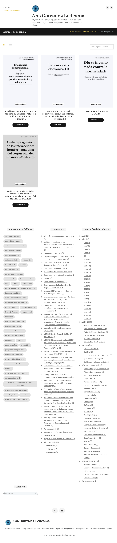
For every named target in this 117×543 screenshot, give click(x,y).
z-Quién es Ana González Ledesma (58, 439)
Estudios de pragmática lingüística (58, 275)
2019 (86, 299)
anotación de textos (12, 236)
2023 (86, 309)
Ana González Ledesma (93, 329)
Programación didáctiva (94, 425)
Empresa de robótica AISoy (95, 468)
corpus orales (10, 279)
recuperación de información (16, 364)
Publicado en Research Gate (95, 362)
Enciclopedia (89, 398)
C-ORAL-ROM (10, 265)
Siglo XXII (88, 471)
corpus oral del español (14, 274)
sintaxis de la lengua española (16, 373)
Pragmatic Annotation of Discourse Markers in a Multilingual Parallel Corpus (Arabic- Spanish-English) (58, 400)
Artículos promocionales (94, 385)
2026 (86, 319)
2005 (86, 269)
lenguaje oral (27, 312)
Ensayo (87, 402)
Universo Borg (90, 478)
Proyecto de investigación (94, 428)
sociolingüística (11, 395)
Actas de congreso (91, 375)
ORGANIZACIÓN (89, 461)
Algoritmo (88, 378)
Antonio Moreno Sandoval (94, 332)
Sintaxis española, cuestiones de (57, 432)
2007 (86, 276)
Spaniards (48, 435)
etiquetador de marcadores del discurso (20, 288)
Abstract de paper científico (95, 369)
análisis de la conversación (15, 246)
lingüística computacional (14, 321)
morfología (9, 340)
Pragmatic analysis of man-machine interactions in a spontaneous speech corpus (59, 391)
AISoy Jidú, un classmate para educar (59, 236)
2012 (86, 282)
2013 (86, 286)
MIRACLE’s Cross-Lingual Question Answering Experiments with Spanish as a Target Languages (59, 359)
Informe (87, 405)
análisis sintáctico (12, 260)
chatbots (23, 265)
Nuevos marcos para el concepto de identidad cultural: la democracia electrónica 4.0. (58, 368)
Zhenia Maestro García (93, 342)
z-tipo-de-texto (50, 442)
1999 (86, 253)
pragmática (25, 345)
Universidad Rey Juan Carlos (96, 474)
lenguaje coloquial (28, 307)
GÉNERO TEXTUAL (90, 32)
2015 (86, 289)
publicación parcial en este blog (96, 355)
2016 (86, 292)
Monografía (89, 415)
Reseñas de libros (91, 438)
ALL (83, 236)
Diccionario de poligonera (54, 268)
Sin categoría (49, 429)
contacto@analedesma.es (13, 10)
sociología (25, 395)
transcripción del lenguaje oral (16, 399)
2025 (86, 315)
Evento (46, 278)
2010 (86, 279)
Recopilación (89, 431)
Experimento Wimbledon (54, 282)
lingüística (9, 317)
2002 (86, 262)
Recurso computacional (93, 435)
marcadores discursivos (14, 335)
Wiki (86, 458)
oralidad (21, 340)
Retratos (51, 449)
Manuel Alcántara (91, 339)
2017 (86, 295)
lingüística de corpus (13, 326)
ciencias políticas (11, 269)
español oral (27, 283)
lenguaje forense (11, 312)
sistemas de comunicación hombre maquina (20, 384)
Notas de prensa (90, 418)
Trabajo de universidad (93, 454)
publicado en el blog (92, 359)
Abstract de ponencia (92, 372)
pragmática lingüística (13, 354)
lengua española (11, 307)
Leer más (19, 125)
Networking (51, 452)
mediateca (50, 445)
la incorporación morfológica (16, 302)
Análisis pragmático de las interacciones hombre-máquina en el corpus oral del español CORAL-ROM (59, 244)
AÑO (83, 239)
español (15, 283)
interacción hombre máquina (16, 298)
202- (86, 302)
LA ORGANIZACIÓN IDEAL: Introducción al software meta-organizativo (56, 308)
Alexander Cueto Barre (93, 325)
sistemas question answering (16, 390)
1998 (86, 249)
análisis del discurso (13, 250)
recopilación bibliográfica (14, 359)
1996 (86, 243)
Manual (87, 412)
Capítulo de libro (90, 392)
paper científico (11, 345)
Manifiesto (88, 408)
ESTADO (85, 345)
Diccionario (89, 395)
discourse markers (27, 279)
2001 (86, 259)
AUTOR (85, 322)
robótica (8, 369)
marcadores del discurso (14, 331)
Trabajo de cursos (91, 448)
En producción (90, 349)
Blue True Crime (90, 464)
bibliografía (27, 260)
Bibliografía (89, 388)
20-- (86, 256)
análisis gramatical (12, 255)
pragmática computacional (15, 350)
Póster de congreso (92, 421)
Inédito (87, 352)
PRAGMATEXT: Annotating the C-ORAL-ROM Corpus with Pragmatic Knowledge (58, 383)
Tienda (78, 32)
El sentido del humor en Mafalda (57, 272)
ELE (6, 283)
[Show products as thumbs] (5, 46)
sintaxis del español (12, 378)
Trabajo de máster (91, 451)
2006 (86, 272)
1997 (86, 246)
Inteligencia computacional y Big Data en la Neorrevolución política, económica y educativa (59, 299)
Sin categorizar (88, 481)
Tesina (87, 441)
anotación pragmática (13, 241)
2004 (86, 266)
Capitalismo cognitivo (53, 253)
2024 (86, 312)
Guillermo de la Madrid (93, 335)
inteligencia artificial (12, 293)
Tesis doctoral (90, 445)
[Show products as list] (11, 46)
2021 (86, 305)
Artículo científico (91, 382)
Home (72, 32)
